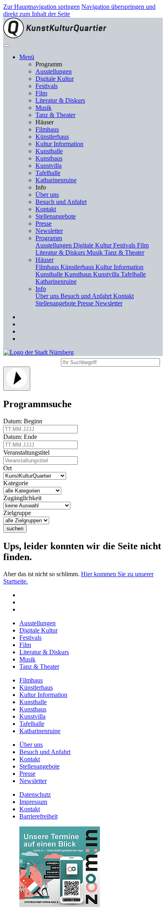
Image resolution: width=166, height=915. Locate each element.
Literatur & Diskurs (60, 100)
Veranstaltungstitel (28, 452)
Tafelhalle (47, 172)
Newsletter (49, 230)
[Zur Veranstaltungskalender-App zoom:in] (59, 904)
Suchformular (31, 361)
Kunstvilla (48, 165)
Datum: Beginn (24, 421)
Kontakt (45, 209)
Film (41, 93)
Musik (43, 107)
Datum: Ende (21, 436)
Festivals (46, 85)
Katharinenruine (56, 180)
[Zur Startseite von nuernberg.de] (38, 352)
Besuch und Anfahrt (61, 201)
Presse (43, 223)
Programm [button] (48, 238)
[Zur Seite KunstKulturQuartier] (54, 36)
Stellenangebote (55, 216)
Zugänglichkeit (24, 498)
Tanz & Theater (55, 114)
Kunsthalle (49, 151)
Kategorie (17, 483)
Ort (9, 468)
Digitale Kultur (54, 78)
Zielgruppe (18, 512)
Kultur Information (59, 143)
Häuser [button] (44, 259)
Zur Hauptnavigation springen (41, 6)
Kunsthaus (48, 158)
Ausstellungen (53, 71)
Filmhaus (47, 129)
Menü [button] (26, 57)
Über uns (47, 194)
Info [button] (40, 288)
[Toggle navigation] (6, 45)
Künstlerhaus (52, 136)
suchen (14, 529)
